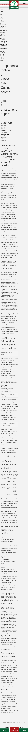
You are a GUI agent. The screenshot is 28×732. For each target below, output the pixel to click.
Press (1, 20)
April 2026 (2, 38)
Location (2, 21)
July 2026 (2, 34)
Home (1, 11)
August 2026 (3, 32)
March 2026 (2, 39)
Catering (2, 15)
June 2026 (2, 35)
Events (1, 17)
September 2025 (3, 48)
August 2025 (3, 50)
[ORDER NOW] (14, 728)
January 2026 (3, 42)
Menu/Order (3, 13)
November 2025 (3, 45)
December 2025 (3, 44)
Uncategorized (3, 27)
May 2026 (2, 37)
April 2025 (2, 55)
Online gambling (3, 26)
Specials (2, 14)
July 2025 (2, 51)
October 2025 (3, 47)
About (1, 18)
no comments (3, 136)
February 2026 (3, 41)
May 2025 (2, 54)
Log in (1, 60)
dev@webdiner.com (6, 130)
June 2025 (2, 52)
